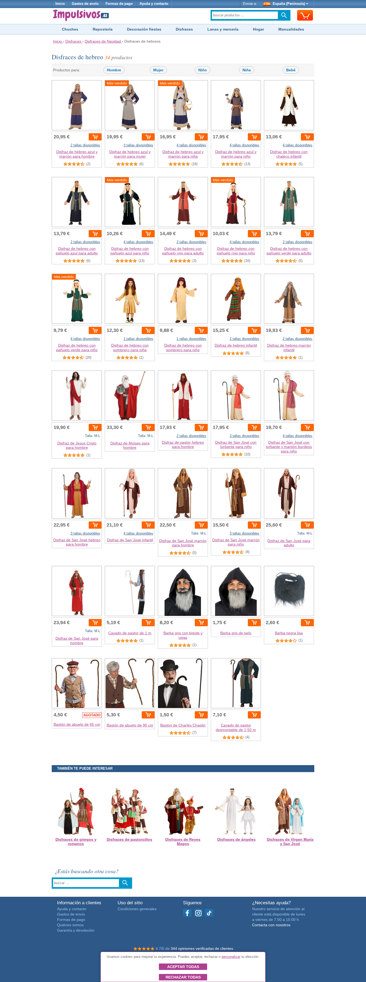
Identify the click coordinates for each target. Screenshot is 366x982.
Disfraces (184, 29)
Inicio (60, 4)
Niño (202, 70)
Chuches (70, 29)
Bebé (291, 70)
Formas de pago (119, 4)
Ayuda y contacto (154, 4)
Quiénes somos (70, 925)
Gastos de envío (85, 4)
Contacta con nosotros (271, 925)
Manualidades (291, 29)
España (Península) (289, 4)
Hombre (114, 70)
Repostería (103, 29)
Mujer (158, 70)
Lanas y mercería (222, 29)
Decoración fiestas (144, 29)
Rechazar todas (183, 977)
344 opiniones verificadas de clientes (202, 948)
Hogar (258, 29)
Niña (246, 70)
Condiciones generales (137, 909)
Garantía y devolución (75, 930)
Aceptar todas (183, 967)
